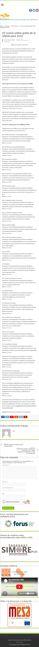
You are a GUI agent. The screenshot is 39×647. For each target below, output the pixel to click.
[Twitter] (20, 642)
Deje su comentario (23, 40)
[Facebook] (18, 642)
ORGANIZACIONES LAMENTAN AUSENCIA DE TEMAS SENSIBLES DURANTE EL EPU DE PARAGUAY (25, 450)
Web (3, 493)
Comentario (5, 465)
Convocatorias (15, 26)
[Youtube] (22, 642)
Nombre (5, 481)
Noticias (7, 26)
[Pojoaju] (19, 16)
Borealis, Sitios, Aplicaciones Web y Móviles (19, 640)
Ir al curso (9, 143)
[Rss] (17, 642)
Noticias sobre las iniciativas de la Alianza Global (13, 445)
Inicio (1, 26)
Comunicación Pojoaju (9, 39)
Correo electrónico (7, 487)
